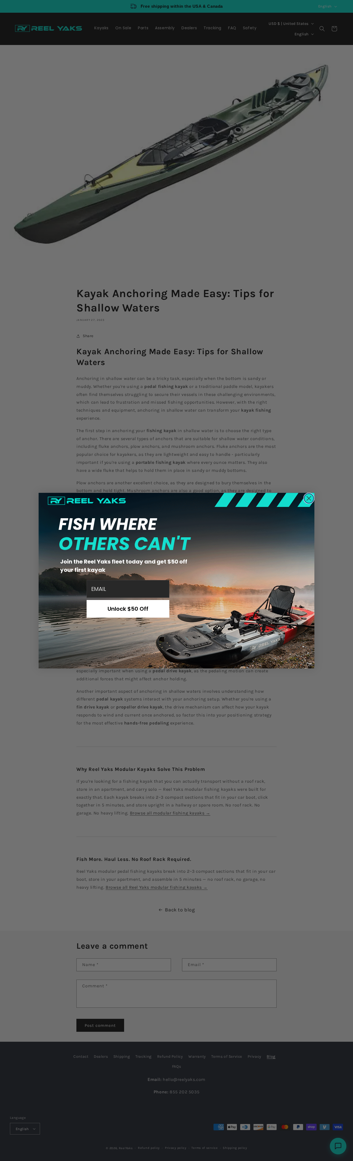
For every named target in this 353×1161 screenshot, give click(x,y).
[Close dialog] (309, 498)
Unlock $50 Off (128, 609)
